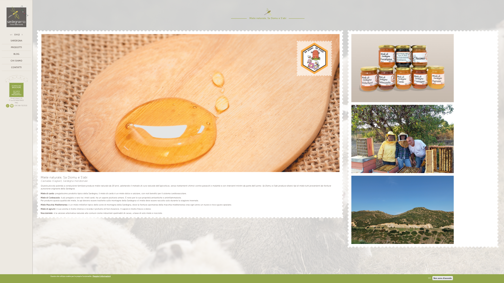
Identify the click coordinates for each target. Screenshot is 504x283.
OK (429, 278)
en (11, 35)
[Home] (16, 17)
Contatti (16, 67)
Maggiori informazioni (102, 276)
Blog (16, 54)
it (22, 35)
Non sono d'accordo (443, 278)
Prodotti (16, 47)
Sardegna (16, 40)
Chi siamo (16, 60)
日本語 (17, 35)
